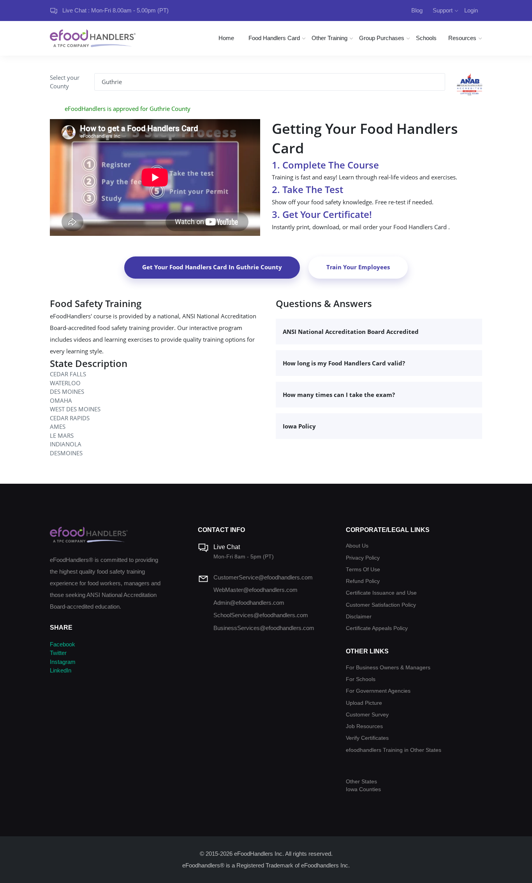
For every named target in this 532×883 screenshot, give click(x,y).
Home (226, 38)
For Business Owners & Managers (388, 668)
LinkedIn (60, 670)
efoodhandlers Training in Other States (393, 750)
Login (471, 10)
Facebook (62, 644)
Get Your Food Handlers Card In (212, 267)
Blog (417, 10)
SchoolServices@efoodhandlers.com (260, 615)
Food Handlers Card (274, 38)
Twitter (58, 653)
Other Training (329, 38)
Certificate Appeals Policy (377, 628)
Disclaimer (359, 617)
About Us (357, 546)
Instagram (63, 661)
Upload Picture (364, 703)
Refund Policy (363, 581)
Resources (462, 38)
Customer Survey (367, 715)
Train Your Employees (358, 267)
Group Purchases (381, 38)
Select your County (64, 82)
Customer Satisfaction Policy (381, 605)
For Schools (360, 679)
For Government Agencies (378, 691)
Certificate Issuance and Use (381, 593)
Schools (426, 38)
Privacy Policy (363, 558)
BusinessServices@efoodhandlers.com (263, 628)
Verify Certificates (367, 738)
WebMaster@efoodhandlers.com (255, 589)
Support (443, 10)
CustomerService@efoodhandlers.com (263, 577)
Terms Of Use (363, 569)
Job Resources (364, 726)
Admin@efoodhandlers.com (248, 602)
